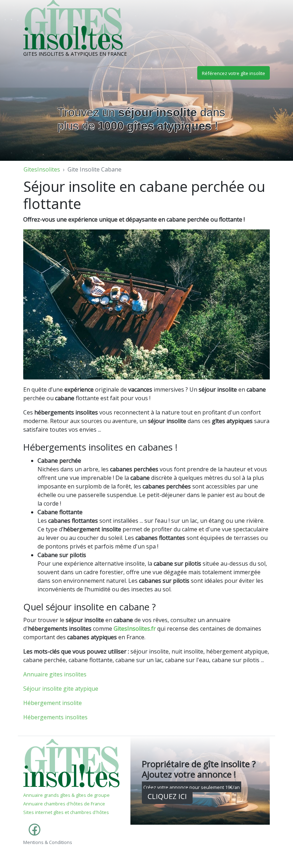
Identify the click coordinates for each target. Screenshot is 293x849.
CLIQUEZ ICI (167, 796)
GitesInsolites (42, 169)
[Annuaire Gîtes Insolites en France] (71, 762)
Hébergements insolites (55, 717)
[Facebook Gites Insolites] (33, 833)
